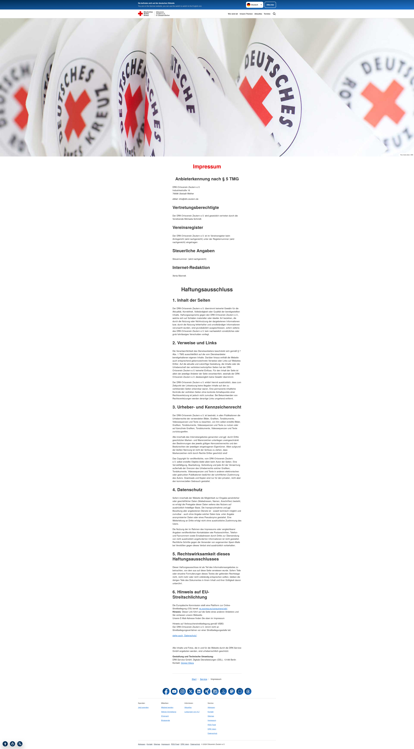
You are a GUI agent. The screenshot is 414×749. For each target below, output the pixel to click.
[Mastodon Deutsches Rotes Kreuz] (231, 691)
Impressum (212, 720)
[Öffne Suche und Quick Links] (274, 14)
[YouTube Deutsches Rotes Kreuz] (174, 691)
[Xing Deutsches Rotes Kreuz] (207, 691)
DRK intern (212, 729)
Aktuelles (258, 14)
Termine (267, 14)
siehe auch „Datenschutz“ (184, 635)
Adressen (211, 707)
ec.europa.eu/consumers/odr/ (213, 608)
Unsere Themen (246, 14)
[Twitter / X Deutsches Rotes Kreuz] (190, 691)
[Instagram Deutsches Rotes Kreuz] (182, 691)
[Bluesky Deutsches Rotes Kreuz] (239, 691)
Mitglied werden (167, 707)
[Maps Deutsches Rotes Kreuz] (223, 691)
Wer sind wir (233, 14)
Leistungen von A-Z (191, 711)
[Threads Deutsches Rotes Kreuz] (248, 691)
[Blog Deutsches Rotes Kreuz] (215, 691)
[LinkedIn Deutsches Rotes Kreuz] (198, 691)
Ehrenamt (165, 716)
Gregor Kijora (187, 662)
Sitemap (211, 716)
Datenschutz (212, 733)
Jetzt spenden (143, 707)
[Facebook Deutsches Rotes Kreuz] (166, 691)
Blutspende (165, 720)
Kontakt (210, 711)
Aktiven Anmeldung (168, 711)
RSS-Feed (212, 724)
